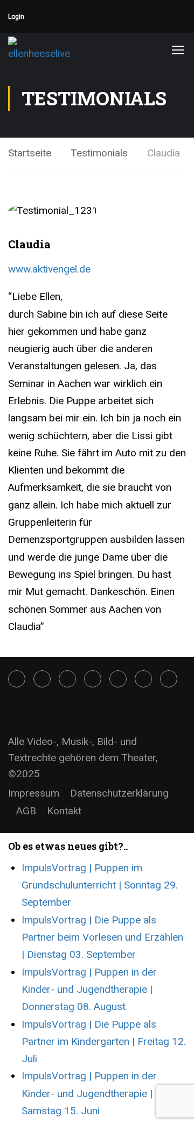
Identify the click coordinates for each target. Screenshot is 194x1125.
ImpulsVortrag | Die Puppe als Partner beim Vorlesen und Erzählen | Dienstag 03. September (102, 937)
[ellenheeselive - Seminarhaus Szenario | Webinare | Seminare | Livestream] (43, 49)
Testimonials (99, 153)
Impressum (33, 793)
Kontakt (64, 811)
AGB (26, 811)
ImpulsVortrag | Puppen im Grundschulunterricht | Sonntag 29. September (100, 885)
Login (16, 16)
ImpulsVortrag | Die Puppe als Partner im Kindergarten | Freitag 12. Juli (104, 1041)
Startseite (29, 153)
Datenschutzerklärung (119, 793)
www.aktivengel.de (49, 269)
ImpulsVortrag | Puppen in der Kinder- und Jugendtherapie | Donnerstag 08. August (89, 989)
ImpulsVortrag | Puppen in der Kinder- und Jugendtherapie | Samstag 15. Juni (89, 1093)
